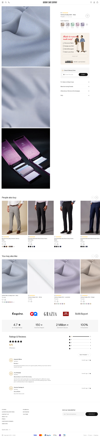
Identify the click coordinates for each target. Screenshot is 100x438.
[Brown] (6, 246)
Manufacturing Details (67, 86)
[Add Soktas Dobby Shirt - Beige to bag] (84, 301)
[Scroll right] (96, 197)
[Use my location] (64, 74)
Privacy (90, 435)
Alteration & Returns (8, 412)
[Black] (4, 246)
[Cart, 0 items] (97, 2)
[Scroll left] (92, 197)
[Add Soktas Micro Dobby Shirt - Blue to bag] (5, 299)
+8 (13, 246)
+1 (13, 302)
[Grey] (10, 246)
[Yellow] (64, 303)
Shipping (96, 435)
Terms (84, 435)
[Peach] (10, 302)
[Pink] (11, 302)
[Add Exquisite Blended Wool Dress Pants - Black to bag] (57, 244)
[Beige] (2, 246)
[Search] (6, 2)
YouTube (25, 414)
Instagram (26, 412)
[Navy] (34, 246)
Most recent (83, 354)
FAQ (62, 95)
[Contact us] (9, 2)
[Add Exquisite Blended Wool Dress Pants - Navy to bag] (84, 244)
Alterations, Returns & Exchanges (70, 91)
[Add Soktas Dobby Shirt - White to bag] (31, 301)
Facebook (26, 409)
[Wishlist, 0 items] (91, 2)
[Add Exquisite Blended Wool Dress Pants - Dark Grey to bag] (31, 244)
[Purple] (62, 303)
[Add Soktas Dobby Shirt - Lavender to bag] (57, 301)
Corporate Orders (7, 421)
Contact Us (5, 414)
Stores (4, 409)
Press (3, 419)
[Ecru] (2, 302)
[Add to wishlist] (87, 16)
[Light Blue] (6, 302)
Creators (5, 423)
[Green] (4, 302)
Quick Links (5, 429)
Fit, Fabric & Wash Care (67, 82)
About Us (4, 416)
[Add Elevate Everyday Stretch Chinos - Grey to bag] (5, 244)
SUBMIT (83, 74)
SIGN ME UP (92, 414)
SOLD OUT (75, 56)
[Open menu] (2, 2)
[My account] (94, 2)
